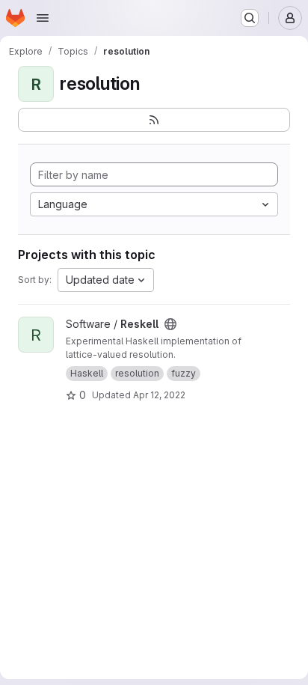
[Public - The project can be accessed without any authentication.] (170, 324)
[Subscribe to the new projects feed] (154, 120)
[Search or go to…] (250, 18)
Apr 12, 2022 (159, 395)
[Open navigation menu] (43, 18)
